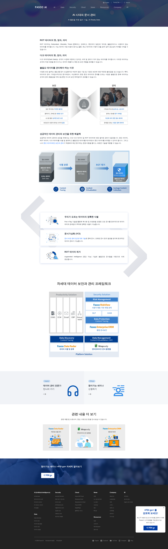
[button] (116, 2)
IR (124, 492)
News (95, 492)
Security (58, 492)
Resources (97, 517)
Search (128, 2)
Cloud (77, 492)
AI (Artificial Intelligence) (42, 492)
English (107, 2)
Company (113, 492)
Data (35, 514)
